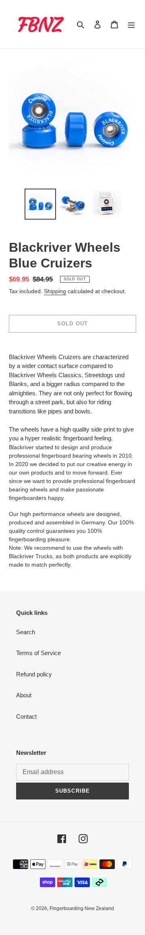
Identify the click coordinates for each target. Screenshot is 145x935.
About (23, 695)
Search (25, 632)
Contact (26, 716)
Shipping (55, 291)
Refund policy (34, 674)
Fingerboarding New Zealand (82, 908)
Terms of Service (38, 652)
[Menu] (131, 24)
